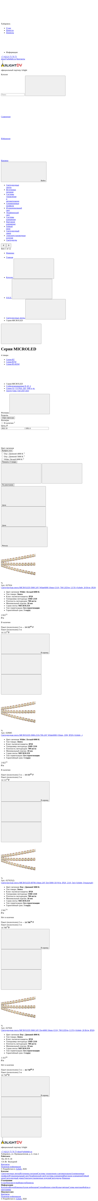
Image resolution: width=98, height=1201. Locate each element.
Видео (12, 1187)
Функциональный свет (19, 1176)
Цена (4, 505)
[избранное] (21, 684)
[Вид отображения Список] (62, 473)
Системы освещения (11, 218)
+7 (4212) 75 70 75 (9, 1152)
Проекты (10, 33)
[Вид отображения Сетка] (21, 473)
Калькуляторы (62, 1187)
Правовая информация (11, 1167)
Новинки (10, 253)
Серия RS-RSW (13, 364)
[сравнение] (21, 664)
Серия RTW (11, 362)
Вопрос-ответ (50, 1187)
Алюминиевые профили (12, 204)
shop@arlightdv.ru (24, 1152)
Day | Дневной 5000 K (14, 456)
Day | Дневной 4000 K (14, 454)
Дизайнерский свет (37, 1176)
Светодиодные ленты (10, 1173)
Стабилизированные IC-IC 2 (18, 386)
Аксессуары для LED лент (17, 391)
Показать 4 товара (9, 462)
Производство (12, 1183)
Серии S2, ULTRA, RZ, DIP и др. (20, 388)
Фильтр (5, 546)
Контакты (20, 59)
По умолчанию (7, 485)
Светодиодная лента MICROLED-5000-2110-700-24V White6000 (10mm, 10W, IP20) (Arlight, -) (42, 735)
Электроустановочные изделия (37, 1178)
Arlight (19, 1169)
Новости (10, 30)
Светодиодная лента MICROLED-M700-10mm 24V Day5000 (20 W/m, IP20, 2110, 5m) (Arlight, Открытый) (47, 883)
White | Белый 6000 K (14, 459)
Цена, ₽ (4, 426)
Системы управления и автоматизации (54, 1173)
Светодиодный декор (14, 1178)
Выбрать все (7, 451)
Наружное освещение (11, 223)
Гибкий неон (9, 227)
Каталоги (5, 1187)
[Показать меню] (34, 269)
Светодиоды (11, 240)
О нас (8, 28)
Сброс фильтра (8, 418)
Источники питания (11, 191)
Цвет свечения (7, 448)
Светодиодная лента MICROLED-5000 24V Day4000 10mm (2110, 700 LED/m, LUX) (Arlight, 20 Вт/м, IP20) (47, 1030)
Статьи (41, 1187)
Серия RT (10, 359)
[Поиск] (45, 86)
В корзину (44, 653)
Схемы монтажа (76, 1187)
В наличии (9, 423)
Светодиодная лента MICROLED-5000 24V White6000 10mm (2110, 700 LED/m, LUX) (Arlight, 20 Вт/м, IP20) (48, 587)
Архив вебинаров (30, 1187)
